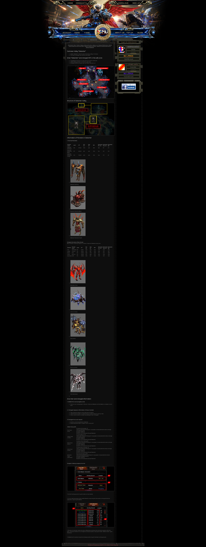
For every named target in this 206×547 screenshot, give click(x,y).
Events (78, 45)
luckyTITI (133, 69)
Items (75, 45)
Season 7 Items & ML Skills (86, 45)
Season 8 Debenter (90, 47)
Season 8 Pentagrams (103, 45)
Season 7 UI (95, 45)
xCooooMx (133, 52)
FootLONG (133, 67)
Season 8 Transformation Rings (104, 46)
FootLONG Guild (128, 76)
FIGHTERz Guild (128, 59)
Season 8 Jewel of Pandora (90, 46)
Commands (70, 45)
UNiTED (133, 49)
